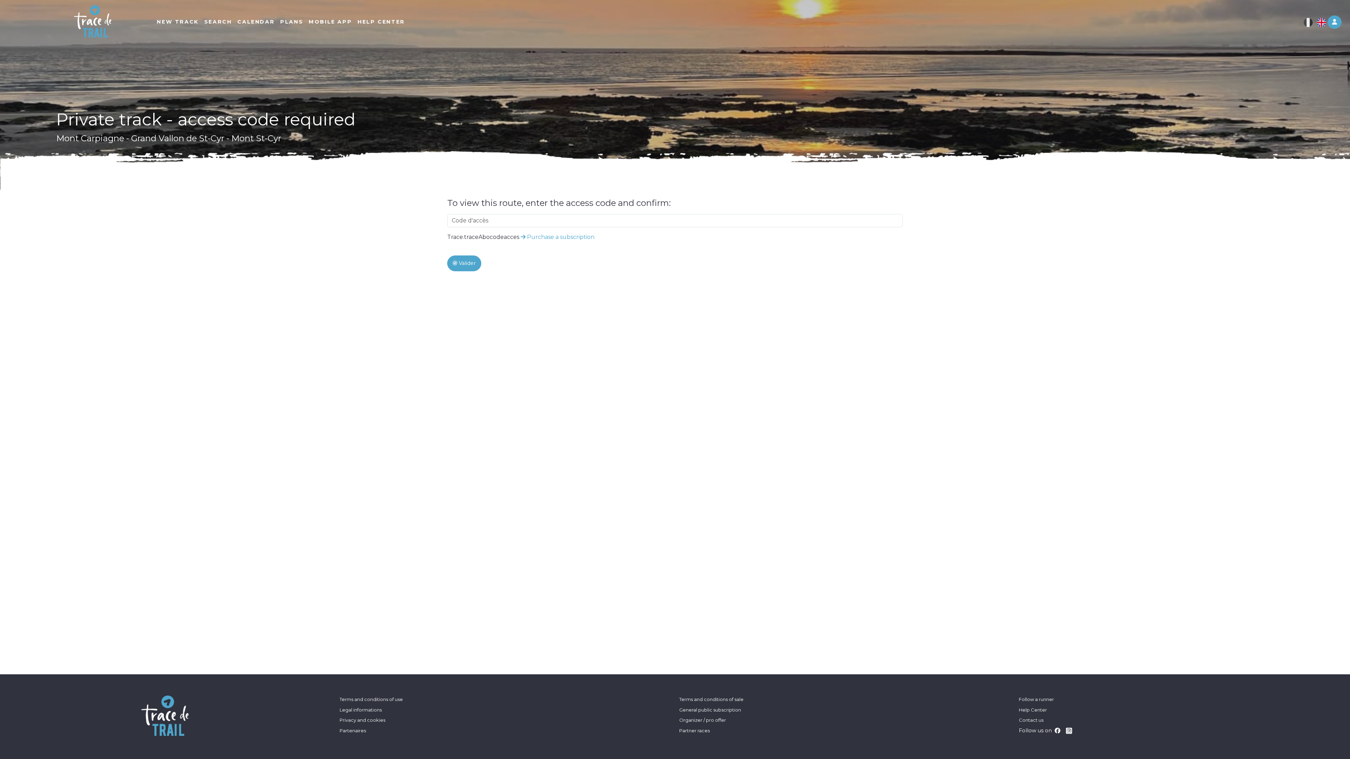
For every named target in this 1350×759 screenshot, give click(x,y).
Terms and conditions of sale (711, 699)
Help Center (1033, 710)
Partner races (694, 730)
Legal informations (361, 710)
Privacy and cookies (362, 720)
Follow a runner (1036, 699)
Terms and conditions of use (371, 699)
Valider (466, 263)
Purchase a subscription (560, 237)
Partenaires (353, 730)
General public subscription (710, 710)
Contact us (1031, 720)
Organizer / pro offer (702, 720)
